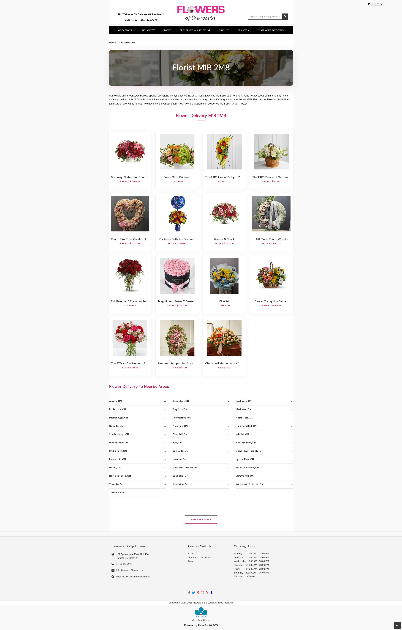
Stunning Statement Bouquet (130, 177)
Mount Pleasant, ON (247, 467)
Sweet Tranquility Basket (271, 301)
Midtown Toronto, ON (185, 467)
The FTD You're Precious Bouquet (130, 363)
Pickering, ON (180, 426)
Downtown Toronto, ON (249, 451)
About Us (193, 553)
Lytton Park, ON (245, 459)
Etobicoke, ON (117, 409)
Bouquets (148, 30)
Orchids (224, 30)
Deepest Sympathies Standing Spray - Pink (177, 363)
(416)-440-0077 (149, 20)
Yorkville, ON (116, 492)
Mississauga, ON (118, 417)
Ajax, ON (177, 442)
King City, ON (179, 409)
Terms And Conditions (199, 557)
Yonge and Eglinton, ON (249, 484)
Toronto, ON (116, 484)
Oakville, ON (116, 426)
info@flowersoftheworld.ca (129, 570)
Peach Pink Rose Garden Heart (130, 239)
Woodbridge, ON (118, 442)
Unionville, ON (180, 484)
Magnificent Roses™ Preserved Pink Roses (177, 301)
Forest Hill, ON (117, 459)
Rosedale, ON (180, 475)
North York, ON (244, 417)
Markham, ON (243, 409)
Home (112, 42)
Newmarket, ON (181, 417)
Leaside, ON (179, 459)
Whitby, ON (242, 434)
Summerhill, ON (245, 475)
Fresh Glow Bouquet (177, 177)
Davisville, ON (180, 451)
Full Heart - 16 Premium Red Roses (130, 301)
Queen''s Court (224, 239)
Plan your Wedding (271, 30)
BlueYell (224, 301)
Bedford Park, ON (246, 442)
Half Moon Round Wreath (271, 239)
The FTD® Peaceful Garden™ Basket (271, 177)
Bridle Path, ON (118, 451)
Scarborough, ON (119, 434)
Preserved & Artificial (195, 30)
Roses (167, 30)
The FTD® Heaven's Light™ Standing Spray (224, 177)
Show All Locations (201, 519)
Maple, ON (115, 467)
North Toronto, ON (120, 475)
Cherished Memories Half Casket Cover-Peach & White (224, 363)
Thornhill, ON (179, 434)
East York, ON (244, 401)
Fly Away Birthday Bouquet (177, 239)
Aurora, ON (115, 401)
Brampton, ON (180, 401)
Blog (190, 561)
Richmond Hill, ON (246, 426)
